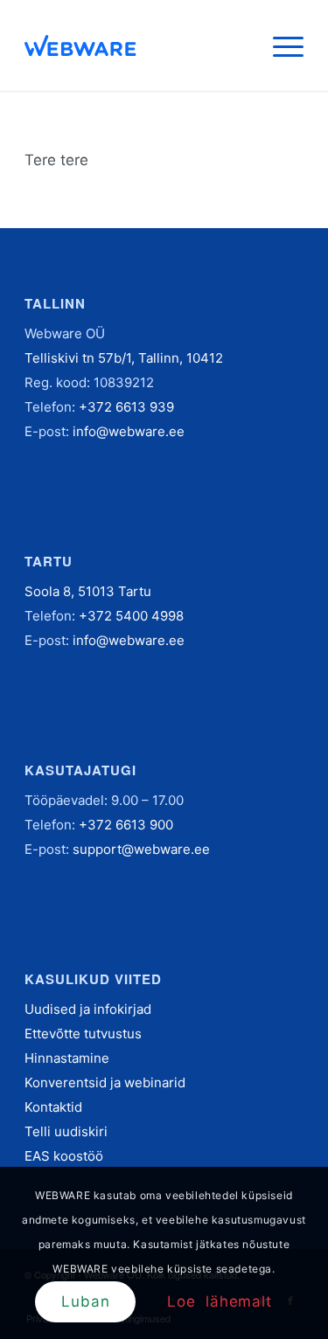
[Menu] (279, 45)
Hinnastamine (66, 1058)
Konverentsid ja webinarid (104, 1082)
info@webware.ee (129, 431)
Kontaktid (53, 1107)
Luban (85, 1301)
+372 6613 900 (126, 824)
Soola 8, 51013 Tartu (87, 591)
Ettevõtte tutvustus (83, 1033)
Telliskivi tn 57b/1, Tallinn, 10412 (123, 358)
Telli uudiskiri (66, 1131)
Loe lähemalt (219, 1301)
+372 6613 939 (126, 407)
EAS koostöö (63, 1156)
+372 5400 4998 (131, 615)
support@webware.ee (141, 849)
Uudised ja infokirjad (87, 1009)
